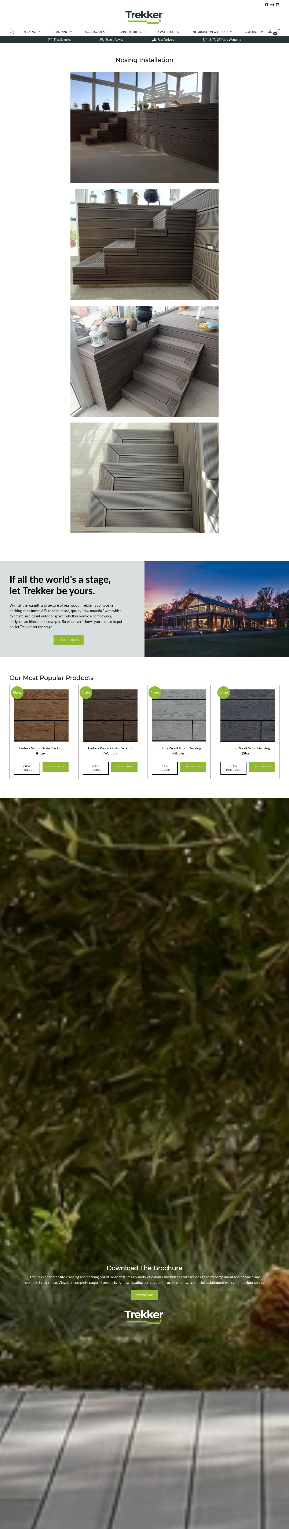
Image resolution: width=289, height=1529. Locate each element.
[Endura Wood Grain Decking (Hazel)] (41, 730)
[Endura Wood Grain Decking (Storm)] (247, 730)
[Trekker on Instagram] (272, 5)
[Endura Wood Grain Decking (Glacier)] (179, 730)
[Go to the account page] (268, 31)
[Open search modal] (12, 31)
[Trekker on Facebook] (266, 5)
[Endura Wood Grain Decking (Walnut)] (110, 730)
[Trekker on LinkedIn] (277, 5)
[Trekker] (144, 17)
